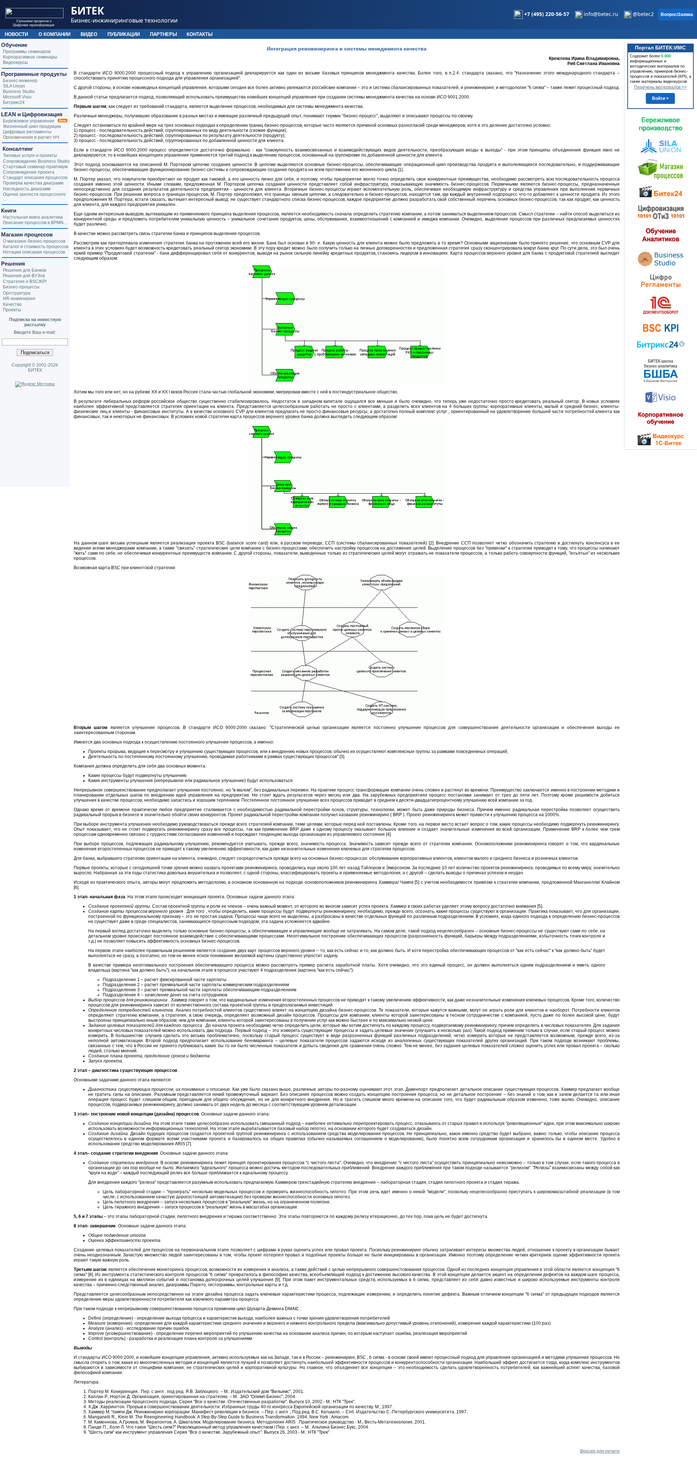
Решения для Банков (24, 270)
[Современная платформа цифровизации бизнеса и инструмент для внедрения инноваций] (661, 145)
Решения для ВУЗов (24, 275)
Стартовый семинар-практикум (35, 166)
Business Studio (19, 91)
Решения (13, 263)
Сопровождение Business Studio (36, 161)
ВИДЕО (89, 34)
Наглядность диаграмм (26, 188)
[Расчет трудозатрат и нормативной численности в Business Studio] (660, 258)
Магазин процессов (27, 234)
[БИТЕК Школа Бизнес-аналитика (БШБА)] (661, 370)
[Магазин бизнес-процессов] (660, 168)
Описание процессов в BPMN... (35, 222)
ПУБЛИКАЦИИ (123, 34)
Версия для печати (600, 1451)
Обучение (14, 45)
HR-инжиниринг (19, 298)
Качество (12, 304)
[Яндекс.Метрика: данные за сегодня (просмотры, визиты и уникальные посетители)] (35, 384)
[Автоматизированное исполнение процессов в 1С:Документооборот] (661, 305)
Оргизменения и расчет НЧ (31, 137)
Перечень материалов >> (660, 87)
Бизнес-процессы (21, 286)
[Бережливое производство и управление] (660, 124)
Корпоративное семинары (30, 57)
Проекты (12, 309)
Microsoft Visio (17, 97)
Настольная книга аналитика (33, 217)
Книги (8, 210)
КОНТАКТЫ (200, 34)
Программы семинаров (26, 51)
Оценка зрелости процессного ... (34, 197)
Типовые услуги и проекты (30, 155)
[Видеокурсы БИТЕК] (660, 191)
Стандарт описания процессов (35, 177)
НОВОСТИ (16, 34)
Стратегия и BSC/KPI (24, 281)
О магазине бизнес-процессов (34, 241)
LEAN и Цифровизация (31, 114)
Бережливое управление (30, 120)
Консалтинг (17, 149)
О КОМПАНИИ (54, 34)
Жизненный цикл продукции (32, 126)
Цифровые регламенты (27, 131)
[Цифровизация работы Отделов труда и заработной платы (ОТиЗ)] (660, 211)
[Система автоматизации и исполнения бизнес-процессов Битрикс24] (660, 345)
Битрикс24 (14, 102)
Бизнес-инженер (20, 80)
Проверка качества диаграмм (33, 183)
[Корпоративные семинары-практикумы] (660, 418)
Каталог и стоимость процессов (35, 246)
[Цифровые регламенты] (661, 280)
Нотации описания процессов (34, 252)
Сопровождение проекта (28, 172)
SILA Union (14, 86)
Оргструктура (16, 293)
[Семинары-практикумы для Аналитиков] (661, 234)
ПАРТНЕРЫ (163, 34)
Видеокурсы (15, 62)
